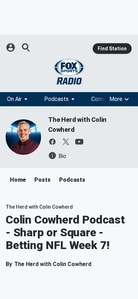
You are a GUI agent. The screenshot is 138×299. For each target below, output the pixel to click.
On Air (14, 99)
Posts (42, 179)
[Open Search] (26, 47)
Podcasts (56, 99)
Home (18, 179)
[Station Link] (69, 71)
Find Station (112, 48)
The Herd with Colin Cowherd (39, 207)
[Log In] (11, 47)
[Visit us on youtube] (79, 141)
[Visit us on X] (66, 141)
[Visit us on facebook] (52, 141)
